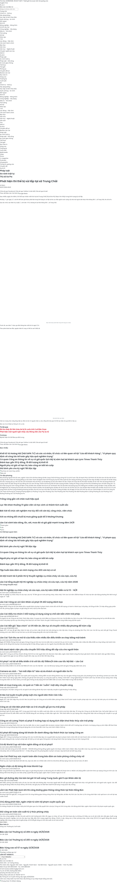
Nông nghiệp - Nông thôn (8, 25)
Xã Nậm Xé (66, 489)
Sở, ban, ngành (20, 478)
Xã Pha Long (12, 489)
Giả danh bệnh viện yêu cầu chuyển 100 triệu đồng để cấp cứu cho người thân (39, 649)
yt (2, 5)
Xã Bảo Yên (111, 486)
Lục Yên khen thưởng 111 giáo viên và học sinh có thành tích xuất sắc (34, 504)
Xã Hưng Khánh (108, 482)
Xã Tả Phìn (71, 487)
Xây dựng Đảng (5, 15)
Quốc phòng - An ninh (7, 19)
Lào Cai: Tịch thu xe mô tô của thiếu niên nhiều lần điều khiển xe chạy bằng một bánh (43, 637)
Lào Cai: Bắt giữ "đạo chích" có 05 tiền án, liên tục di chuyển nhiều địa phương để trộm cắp (45, 625)
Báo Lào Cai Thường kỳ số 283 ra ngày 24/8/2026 (24, 839)
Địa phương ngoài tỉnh (7, 478)
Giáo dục (3, 37)
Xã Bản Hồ (57, 487)
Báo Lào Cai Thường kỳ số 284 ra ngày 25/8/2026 (24, 832)
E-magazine (4, 158)
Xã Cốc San (30, 483)
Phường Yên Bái (74, 491)
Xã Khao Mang (37, 478)
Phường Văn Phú (63, 491)
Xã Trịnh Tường (14, 486)
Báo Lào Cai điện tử (6, 7)
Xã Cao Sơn (40, 489)
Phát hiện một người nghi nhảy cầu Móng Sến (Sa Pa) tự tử (24, 432)
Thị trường (3, 33)
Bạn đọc (3, 45)
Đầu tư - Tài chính (6, 31)
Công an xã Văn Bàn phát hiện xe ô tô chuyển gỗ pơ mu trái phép (32, 706)
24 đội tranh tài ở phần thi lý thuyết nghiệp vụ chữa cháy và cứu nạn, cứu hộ (38, 576)
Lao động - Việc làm (7, 41)
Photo (2, 156)
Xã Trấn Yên (98, 482)
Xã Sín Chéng (57, 489)
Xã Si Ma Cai (48, 489)
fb (0, 5)
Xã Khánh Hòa (31, 482)
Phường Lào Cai (10, 493)
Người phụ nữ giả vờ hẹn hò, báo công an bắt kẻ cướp (27, 465)
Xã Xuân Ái (104, 480)
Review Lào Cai (5, 73)
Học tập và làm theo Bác (8, 17)
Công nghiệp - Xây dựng (8, 29)
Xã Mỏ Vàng (112, 480)
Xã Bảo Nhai (86, 487)
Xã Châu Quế (61, 480)
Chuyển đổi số (5, 71)
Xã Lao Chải (92, 489)
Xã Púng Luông (59, 478)
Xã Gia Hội (108, 478)
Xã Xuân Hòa (22, 487)
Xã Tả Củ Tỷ (110, 487)
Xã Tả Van (64, 487)
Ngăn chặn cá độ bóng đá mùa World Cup (21, 766)
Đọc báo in (3, 75)
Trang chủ (3, 11)
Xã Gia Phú (87, 483)
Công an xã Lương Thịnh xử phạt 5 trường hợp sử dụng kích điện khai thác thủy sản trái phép (46, 720)
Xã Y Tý (113, 483)
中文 (6, 3)
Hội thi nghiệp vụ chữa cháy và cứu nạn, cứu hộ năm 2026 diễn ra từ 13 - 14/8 (38, 590)
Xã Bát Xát (40, 486)
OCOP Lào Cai (4, 27)
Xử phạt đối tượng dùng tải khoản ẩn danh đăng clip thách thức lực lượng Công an (41, 732)
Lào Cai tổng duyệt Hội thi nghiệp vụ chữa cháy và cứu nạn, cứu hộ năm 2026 (39, 582)
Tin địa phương (6, 475)
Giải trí (2, 53)
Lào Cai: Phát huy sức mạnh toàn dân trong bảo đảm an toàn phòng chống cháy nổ (42, 756)
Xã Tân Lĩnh (22, 482)
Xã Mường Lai (48, 482)
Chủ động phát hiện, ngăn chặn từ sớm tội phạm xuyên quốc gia (32, 801)
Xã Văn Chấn (8, 480)
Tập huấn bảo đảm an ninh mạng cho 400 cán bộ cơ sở (28, 570)
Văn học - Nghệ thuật (7, 49)
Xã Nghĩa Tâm (41, 480)
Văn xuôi (3, 120)
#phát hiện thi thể (6, 437)
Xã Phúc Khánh (32, 487)
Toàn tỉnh (29, 478)
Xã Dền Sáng (106, 483)
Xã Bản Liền (95, 487)
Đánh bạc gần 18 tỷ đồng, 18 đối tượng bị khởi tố (24, 462)
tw (5, 859)
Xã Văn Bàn (64, 486)
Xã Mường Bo (49, 487)
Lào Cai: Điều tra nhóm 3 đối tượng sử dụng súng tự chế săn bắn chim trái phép (40, 613)
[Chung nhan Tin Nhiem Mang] (10, 881)
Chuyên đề (3, 166)
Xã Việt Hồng (12, 483)
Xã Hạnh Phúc (83, 478)
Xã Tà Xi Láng (108, 489)
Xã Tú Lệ (67, 478)
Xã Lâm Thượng (5, 482)
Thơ (1, 122)
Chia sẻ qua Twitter (21, 191)
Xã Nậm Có (100, 489)
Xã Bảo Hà (40, 487)
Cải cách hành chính (7, 43)
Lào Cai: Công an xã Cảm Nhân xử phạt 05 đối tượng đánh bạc (31, 602)
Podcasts (3, 160)
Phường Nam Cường (86, 491)
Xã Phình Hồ (92, 478)
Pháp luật (3, 57)
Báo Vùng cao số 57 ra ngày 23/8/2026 (19, 847)
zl (3, 5)
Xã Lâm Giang (71, 480)
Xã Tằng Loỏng (79, 483)
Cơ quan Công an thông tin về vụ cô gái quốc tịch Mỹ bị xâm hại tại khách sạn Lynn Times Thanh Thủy (51, 459)
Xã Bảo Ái (91, 482)
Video (2, 154)
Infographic (4, 162)
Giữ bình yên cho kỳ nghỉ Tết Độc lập (18, 468)
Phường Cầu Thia (51, 491)
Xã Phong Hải (48, 483)
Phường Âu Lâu (98, 491)
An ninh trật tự (5, 59)
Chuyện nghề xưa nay (7, 51)
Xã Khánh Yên (55, 486)
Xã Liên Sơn (101, 478)
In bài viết (32, 191)
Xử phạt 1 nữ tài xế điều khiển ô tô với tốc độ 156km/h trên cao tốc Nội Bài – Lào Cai (41, 661)
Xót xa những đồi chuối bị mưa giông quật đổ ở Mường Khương (31, 516)
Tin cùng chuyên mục (8, 584)
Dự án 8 (2, 168)
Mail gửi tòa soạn (30, 1)
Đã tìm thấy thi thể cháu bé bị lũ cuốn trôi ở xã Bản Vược (23, 429)
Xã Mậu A (98, 480)
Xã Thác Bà (76, 482)
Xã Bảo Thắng (69, 483)
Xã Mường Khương (22, 489)
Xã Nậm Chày (24, 486)
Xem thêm (3, 822)
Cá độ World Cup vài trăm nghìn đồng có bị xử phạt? (26, 744)
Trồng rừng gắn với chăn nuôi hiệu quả (19, 499)
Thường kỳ (3, 79)
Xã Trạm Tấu (74, 478)
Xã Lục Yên (14, 482)
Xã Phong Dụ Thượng (14, 491)
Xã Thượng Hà (13, 487)
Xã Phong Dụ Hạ (51, 480)
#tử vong (21, 437)
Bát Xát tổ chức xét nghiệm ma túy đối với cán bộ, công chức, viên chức (36, 510)
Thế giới (2, 67)
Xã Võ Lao (47, 486)
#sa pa (15, 437)
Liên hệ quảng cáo (42, 1)
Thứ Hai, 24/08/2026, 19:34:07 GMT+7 (12, 1)
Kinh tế (2, 23)
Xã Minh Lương (93, 486)
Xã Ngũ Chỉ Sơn (75, 489)
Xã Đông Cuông (81, 480)
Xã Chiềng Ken (83, 486)
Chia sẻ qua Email (41, 191)
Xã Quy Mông (22, 483)
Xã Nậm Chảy (103, 486)
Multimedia (4, 152)
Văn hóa (3, 47)
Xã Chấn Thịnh (31, 480)
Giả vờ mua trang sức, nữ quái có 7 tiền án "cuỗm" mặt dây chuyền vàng (36, 685)
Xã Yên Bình (84, 482)
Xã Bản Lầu (32, 489)
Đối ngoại (3, 21)
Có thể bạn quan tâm (8, 532)
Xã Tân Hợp (91, 480)
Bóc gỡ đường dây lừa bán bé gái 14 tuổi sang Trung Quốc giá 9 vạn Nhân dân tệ (40, 778)
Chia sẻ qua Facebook (7, 191)
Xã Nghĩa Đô (4, 487)
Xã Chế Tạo (84, 489)
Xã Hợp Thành (39, 483)
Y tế (1, 39)
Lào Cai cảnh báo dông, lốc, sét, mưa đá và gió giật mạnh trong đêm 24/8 (37, 522)
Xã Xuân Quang (58, 483)
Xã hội (2, 35)
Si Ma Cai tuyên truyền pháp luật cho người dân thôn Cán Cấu (31, 695)
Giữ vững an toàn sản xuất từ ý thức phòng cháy (24, 811)
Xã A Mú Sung (4, 486)
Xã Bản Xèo (33, 486)
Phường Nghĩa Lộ (27, 491)
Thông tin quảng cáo (7, 164)
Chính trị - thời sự (6, 13)
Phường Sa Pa (20, 493)
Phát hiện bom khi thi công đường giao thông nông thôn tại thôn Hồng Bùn (41, 790)
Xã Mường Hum (96, 483)
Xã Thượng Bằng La (19, 480)
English (2, 3)
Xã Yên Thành (67, 482)
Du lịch (2, 55)
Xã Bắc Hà (102, 487)
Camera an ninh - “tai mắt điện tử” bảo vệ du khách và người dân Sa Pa (36, 671)
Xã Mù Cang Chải (48, 478)
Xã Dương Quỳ (73, 486)
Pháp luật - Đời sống (7, 61)
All (1, 83)
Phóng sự (3, 69)
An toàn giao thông (6, 63)
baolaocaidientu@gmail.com (14, 869)
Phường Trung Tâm (39, 491)
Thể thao (3, 65)
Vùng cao (3, 77)
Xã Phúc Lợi (40, 482)
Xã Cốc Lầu (78, 487)
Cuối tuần (3, 81)
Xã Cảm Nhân (57, 482)
